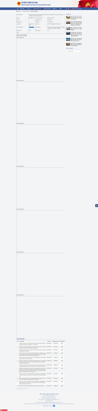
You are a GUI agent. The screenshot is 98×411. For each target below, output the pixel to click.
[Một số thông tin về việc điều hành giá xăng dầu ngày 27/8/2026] (68, 28)
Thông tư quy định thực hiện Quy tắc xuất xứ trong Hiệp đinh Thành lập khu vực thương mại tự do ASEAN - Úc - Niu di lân (32, 344)
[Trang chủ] (34, 3)
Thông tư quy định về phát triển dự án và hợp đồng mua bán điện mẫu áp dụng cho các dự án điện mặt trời (32, 358)
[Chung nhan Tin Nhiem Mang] (47, 405)
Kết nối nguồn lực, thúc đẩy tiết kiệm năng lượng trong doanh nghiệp (76, 17)
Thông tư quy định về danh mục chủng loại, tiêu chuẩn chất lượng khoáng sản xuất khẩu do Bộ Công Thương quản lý (32, 347)
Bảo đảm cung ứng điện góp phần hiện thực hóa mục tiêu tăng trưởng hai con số (76, 39)
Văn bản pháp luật (25, 11)
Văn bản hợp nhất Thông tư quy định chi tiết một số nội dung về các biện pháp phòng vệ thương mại (32, 350)
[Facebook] (54, 406)
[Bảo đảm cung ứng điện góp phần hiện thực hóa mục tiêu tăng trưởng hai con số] (68, 39)
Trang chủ (19, 11)
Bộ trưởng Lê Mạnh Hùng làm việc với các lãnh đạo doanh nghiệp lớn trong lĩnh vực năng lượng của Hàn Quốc (76, 23)
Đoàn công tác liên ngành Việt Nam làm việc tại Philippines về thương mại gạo (76, 44)
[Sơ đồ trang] (96, 205)
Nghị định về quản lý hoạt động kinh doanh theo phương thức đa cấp (31, 385)
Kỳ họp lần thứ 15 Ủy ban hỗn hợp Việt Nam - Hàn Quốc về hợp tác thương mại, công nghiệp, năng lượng (76, 34)
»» (27, 388)
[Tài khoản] (69, 9)
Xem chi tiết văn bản (21, 35)
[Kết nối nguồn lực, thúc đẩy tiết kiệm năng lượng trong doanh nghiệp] (68, 17)
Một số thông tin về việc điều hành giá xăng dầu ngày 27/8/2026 (76, 28)
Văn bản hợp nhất (33, 11)
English (80, 8)
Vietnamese (74, 8)
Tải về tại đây (32, 27)
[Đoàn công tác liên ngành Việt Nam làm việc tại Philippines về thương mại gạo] (68, 44)
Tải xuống (49, 27)
